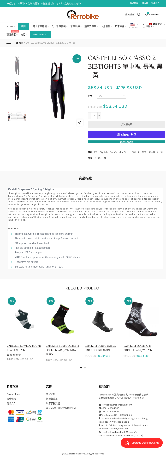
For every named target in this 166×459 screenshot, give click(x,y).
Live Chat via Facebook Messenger (120, 432)
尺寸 (90, 96)
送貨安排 (50, 394)
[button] (14, 355)
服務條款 (11, 398)
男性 (144, 152)
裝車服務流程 (53, 403)
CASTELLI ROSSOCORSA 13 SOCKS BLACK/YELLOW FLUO (62, 350)
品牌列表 (149, 25)
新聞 (23, 26)
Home (9, 26)
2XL (101, 96)
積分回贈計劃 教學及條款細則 (61, 408)
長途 (134, 152)
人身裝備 (105, 26)
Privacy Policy (14, 394)
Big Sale (104, 152)
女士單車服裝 (59, 26)
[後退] (9, 43)
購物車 (145, 3)
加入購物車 (126, 124)
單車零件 (119, 26)
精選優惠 (12, 33)
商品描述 (85, 178)
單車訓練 (75, 26)
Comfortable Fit (118, 152)
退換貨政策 (52, 398)
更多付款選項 (126, 141)
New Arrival (40, 34)
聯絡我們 (155, 3)
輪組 (23, 34)
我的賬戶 (134, 3)
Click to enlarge (80, 122)
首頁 (21, 43)
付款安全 (11, 403)
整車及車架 (90, 26)
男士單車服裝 (40, 26)
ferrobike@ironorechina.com (117, 404)
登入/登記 (129, 14)
